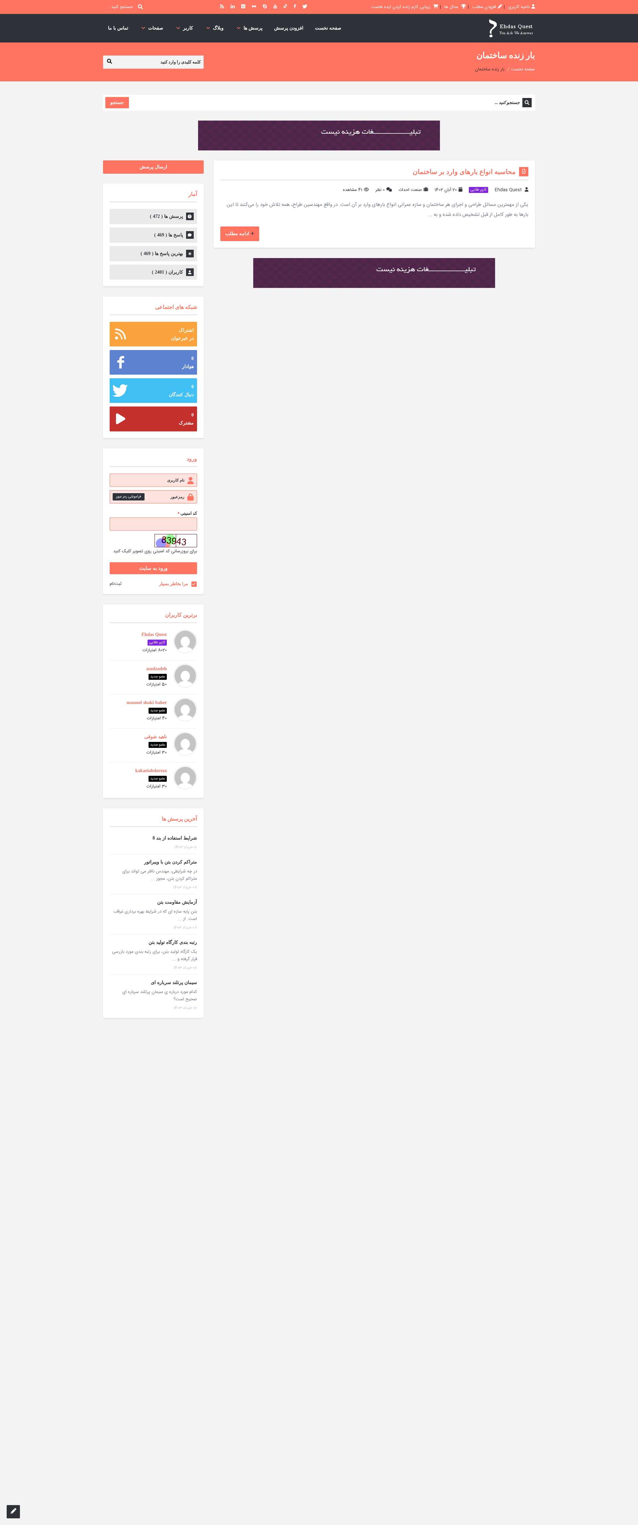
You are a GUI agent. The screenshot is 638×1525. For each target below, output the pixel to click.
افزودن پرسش (288, 28)
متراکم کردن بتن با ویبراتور (170, 861)
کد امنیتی (187, 513)
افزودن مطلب (484, 7)
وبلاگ (218, 28)
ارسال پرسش (153, 166)
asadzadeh (156, 668)
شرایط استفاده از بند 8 (175, 838)
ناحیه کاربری (519, 7)
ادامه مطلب (237, 233)
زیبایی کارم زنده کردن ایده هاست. (401, 7)
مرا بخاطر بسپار (173, 583)
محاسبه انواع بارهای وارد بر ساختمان (464, 171)
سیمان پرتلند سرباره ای (174, 982)
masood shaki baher (147, 702)
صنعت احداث (410, 190)
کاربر (188, 28)
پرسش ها (253, 28)
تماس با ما (118, 28)
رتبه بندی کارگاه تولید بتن (173, 942)
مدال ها (452, 7)
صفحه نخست (328, 28)
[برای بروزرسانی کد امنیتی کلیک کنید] (176, 540)
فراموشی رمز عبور (128, 497)
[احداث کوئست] (510, 28)
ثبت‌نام (116, 583)
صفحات (155, 28)
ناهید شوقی (155, 736)
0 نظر (380, 190)
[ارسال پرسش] (13, 1511)
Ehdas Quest (508, 190)
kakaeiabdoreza (151, 770)
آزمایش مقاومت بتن (177, 902)
